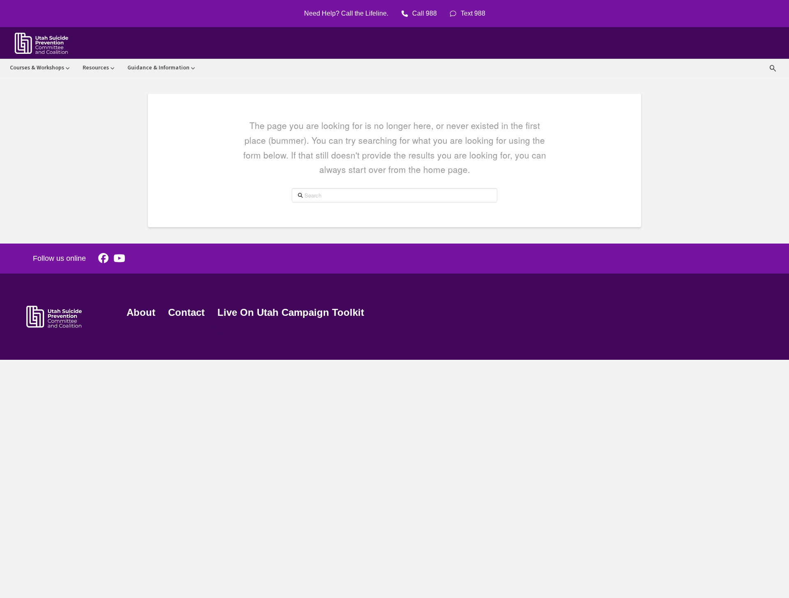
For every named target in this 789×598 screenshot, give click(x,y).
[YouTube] (119, 258)
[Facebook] (103, 258)
